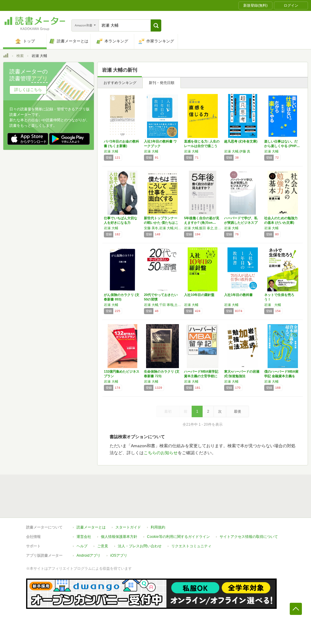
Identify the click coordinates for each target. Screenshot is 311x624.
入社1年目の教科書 (238, 295)
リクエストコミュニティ (191, 546)
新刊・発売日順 (161, 83)
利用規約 (158, 527)
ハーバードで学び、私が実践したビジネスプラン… (241, 222)
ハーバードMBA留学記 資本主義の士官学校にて (201, 376)
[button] (156, 25)
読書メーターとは (91, 527)
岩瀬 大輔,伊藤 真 (237, 151)
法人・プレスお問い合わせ (140, 546)
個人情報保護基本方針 (119, 536)
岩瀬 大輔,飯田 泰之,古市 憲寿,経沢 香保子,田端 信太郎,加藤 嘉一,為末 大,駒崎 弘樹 (202, 228)
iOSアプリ (118, 555)
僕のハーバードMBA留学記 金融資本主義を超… (281, 376)
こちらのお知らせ (161, 452)
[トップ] (6, 56)
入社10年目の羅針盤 (199, 295)
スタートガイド (128, 527)
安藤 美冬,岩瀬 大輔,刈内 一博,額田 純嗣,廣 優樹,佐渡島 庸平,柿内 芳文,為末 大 (162, 228)
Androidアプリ (89, 555)
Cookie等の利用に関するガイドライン (178, 536)
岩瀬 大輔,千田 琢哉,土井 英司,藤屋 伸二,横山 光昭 (162, 305)
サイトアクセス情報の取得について (249, 536)
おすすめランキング (120, 83)
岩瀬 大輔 (111, 151)
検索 (20, 56)
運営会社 (84, 536)
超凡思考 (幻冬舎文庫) (241, 141)
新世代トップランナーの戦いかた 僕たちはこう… (161, 222)
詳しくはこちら (28, 89)
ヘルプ (82, 546)
